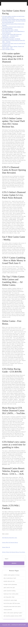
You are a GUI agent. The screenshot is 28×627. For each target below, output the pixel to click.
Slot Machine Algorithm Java (9, 537)
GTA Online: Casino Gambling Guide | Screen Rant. (14, 19)
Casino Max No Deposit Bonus (10, 542)
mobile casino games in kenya (11, 575)
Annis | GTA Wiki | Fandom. (8, 49)
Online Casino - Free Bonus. (8, 37)
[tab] (8, 4)
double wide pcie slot (9, 581)
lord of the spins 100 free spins (12, 603)
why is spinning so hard (10, 578)
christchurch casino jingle (10, 600)
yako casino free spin (9, 587)
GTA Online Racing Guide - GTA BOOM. (11, 38)
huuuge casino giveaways (10, 584)
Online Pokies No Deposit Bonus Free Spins (13, 552)
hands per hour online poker (11, 593)
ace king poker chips (9, 597)
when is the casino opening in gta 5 (13, 612)
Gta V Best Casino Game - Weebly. (10, 29)
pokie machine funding (9, 590)
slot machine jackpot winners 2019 (13, 615)
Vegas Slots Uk (6, 547)
